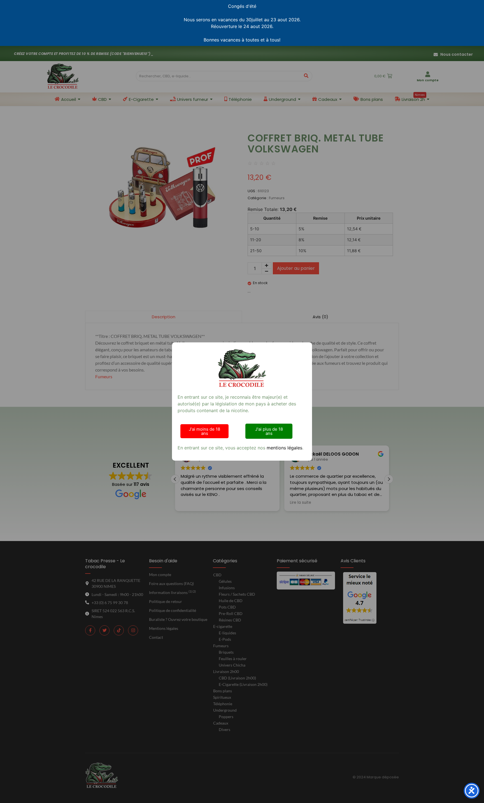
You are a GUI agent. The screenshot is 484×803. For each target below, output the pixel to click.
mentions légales (284, 448)
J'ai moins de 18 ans (204, 431)
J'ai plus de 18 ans (269, 431)
